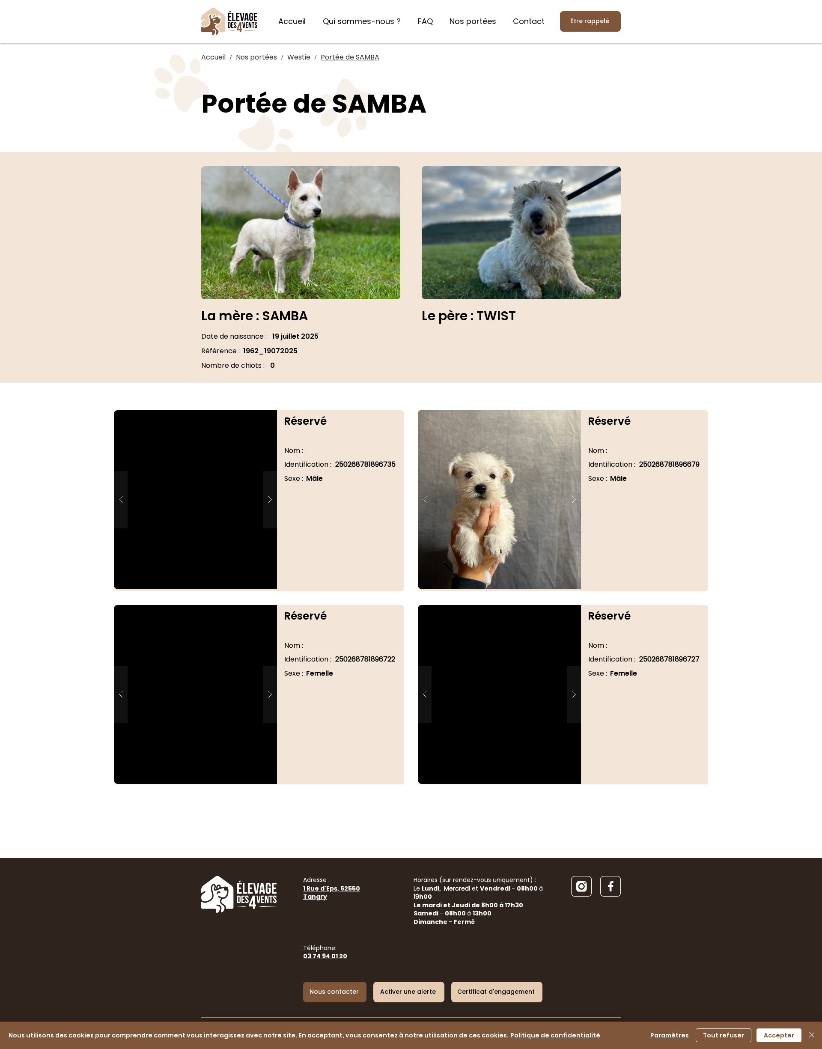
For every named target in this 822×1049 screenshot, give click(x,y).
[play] (256, 417)
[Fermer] (812, 1035)
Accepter (779, 1035)
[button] (195, 499)
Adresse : (331, 888)
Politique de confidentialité (555, 1035)
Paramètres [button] (669, 1035)
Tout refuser (723, 1035)
